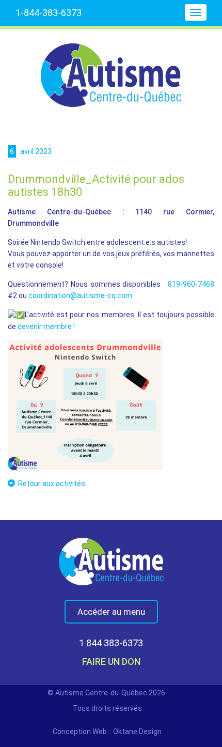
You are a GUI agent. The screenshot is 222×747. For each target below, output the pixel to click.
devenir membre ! (46, 326)
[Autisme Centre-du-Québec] (111, 68)
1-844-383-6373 (48, 12)
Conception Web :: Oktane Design (107, 731)
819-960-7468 (191, 284)
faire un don (111, 661)
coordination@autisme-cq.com (80, 295)
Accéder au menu (111, 611)
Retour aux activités (51, 483)
